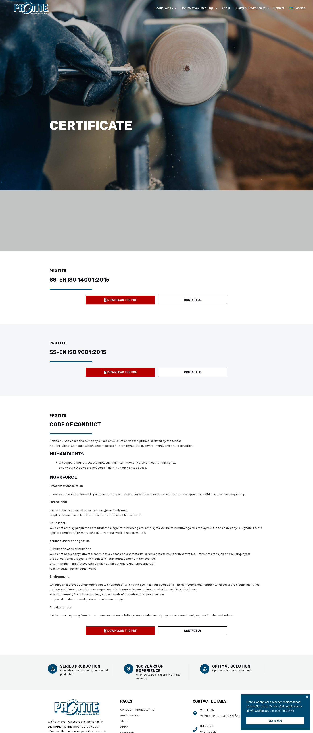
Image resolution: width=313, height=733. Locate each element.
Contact (278, 8)
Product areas (163, 8)
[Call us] (195, 729)
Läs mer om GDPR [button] (282, 710)
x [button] (307, 697)
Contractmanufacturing (197, 8)
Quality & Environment (249, 8)
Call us (207, 726)
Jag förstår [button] (275, 720)
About (226, 8)
